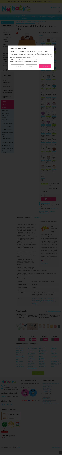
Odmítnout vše (17, 66)
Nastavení (31, 66)
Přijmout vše (45, 66)
